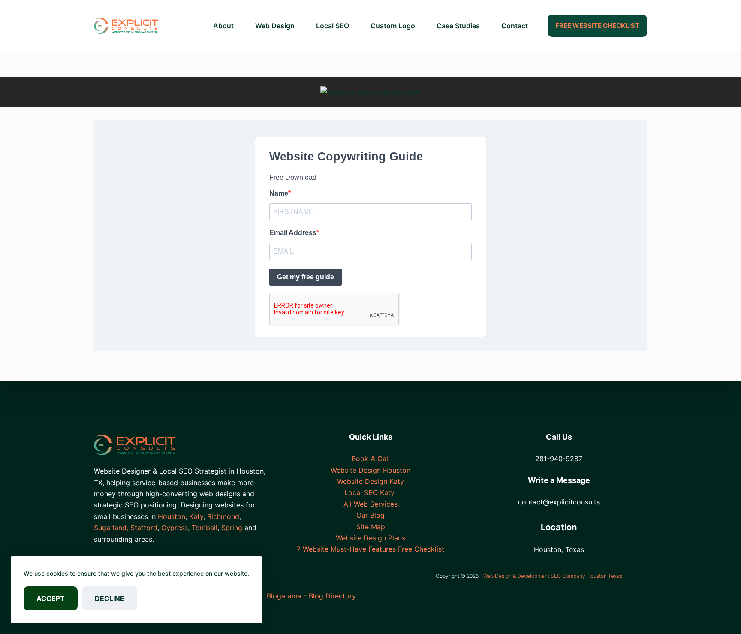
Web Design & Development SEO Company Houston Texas (552, 576)
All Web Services (370, 504)
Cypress (174, 527)
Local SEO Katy (370, 492)
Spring (231, 527)
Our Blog (370, 515)
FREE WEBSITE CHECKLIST (597, 25)
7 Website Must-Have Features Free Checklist (370, 549)
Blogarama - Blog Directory (311, 596)
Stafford (143, 527)
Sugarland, (111, 527)
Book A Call (371, 458)
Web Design (275, 25)
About (223, 25)
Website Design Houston (370, 470)
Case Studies (458, 25)
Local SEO (332, 25)
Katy (196, 516)
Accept (50, 598)
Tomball (204, 527)
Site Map (370, 526)
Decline (109, 598)
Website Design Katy (370, 481)
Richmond (223, 516)
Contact (514, 25)
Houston (171, 516)
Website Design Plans (370, 538)
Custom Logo (392, 25)
